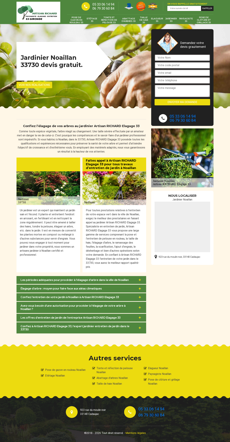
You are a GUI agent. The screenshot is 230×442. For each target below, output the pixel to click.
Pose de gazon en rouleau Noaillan (65, 369)
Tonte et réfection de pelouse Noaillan (114, 370)
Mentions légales (135, 433)
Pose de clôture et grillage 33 (204, 20)
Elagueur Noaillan (158, 368)
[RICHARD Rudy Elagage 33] (38, 12)
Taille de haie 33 (143, 20)
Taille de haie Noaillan (109, 383)
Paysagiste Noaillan (159, 374)
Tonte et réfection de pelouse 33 (109, 20)
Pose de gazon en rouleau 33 (76, 20)
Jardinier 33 (171, 19)
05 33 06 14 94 (103, 4)
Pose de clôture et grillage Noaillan (164, 381)
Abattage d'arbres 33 (129, 19)
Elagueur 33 (157, 19)
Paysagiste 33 (186, 19)
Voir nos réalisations (34, 85)
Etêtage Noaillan (55, 375)
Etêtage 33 (92, 19)
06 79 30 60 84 (103, 8)
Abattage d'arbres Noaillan (112, 378)
